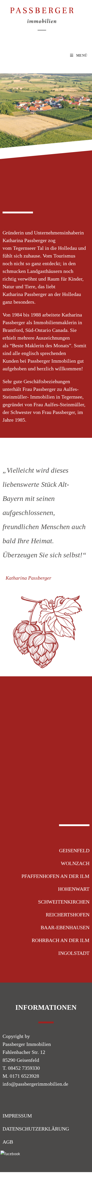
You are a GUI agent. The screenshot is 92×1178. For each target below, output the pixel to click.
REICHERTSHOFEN (67, 914)
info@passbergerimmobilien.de (35, 1084)
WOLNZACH (75, 863)
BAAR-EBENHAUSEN (65, 927)
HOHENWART (73, 889)
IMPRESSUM (17, 1115)
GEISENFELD (74, 850)
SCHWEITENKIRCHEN (63, 902)
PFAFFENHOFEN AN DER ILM (55, 876)
